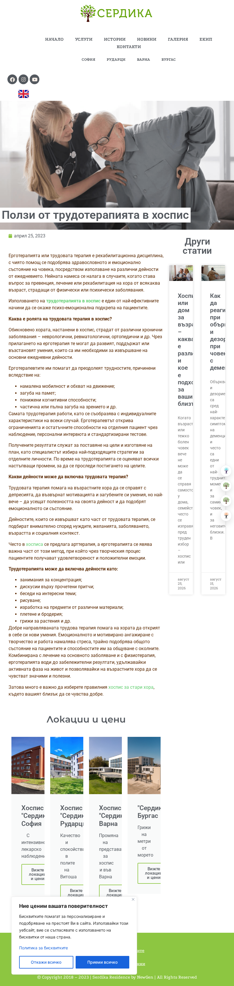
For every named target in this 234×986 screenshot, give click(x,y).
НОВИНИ (146, 39)
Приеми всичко (102, 962)
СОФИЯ (88, 59)
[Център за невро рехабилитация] (226, 515)
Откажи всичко (46, 962)
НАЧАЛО (54, 39)
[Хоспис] (226, 500)
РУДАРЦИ (116, 59)
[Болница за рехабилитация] (226, 471)
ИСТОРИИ (115, 39)
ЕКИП (205, 39)
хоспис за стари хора (131, 687)
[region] (74, 936)
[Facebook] (12, 79)
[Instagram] (23, 79)
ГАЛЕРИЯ (178, 39)
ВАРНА (143, 59)
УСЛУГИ (83, 39)
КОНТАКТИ (129, 46)
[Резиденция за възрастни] (226, 485)
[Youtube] (34, 79)
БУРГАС (169, 59)
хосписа (34, 544)
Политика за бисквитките (43, 947)
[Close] (133, 899)
